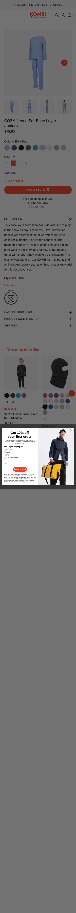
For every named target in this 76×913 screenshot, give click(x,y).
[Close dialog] (71, 430)
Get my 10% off (20, 469)
